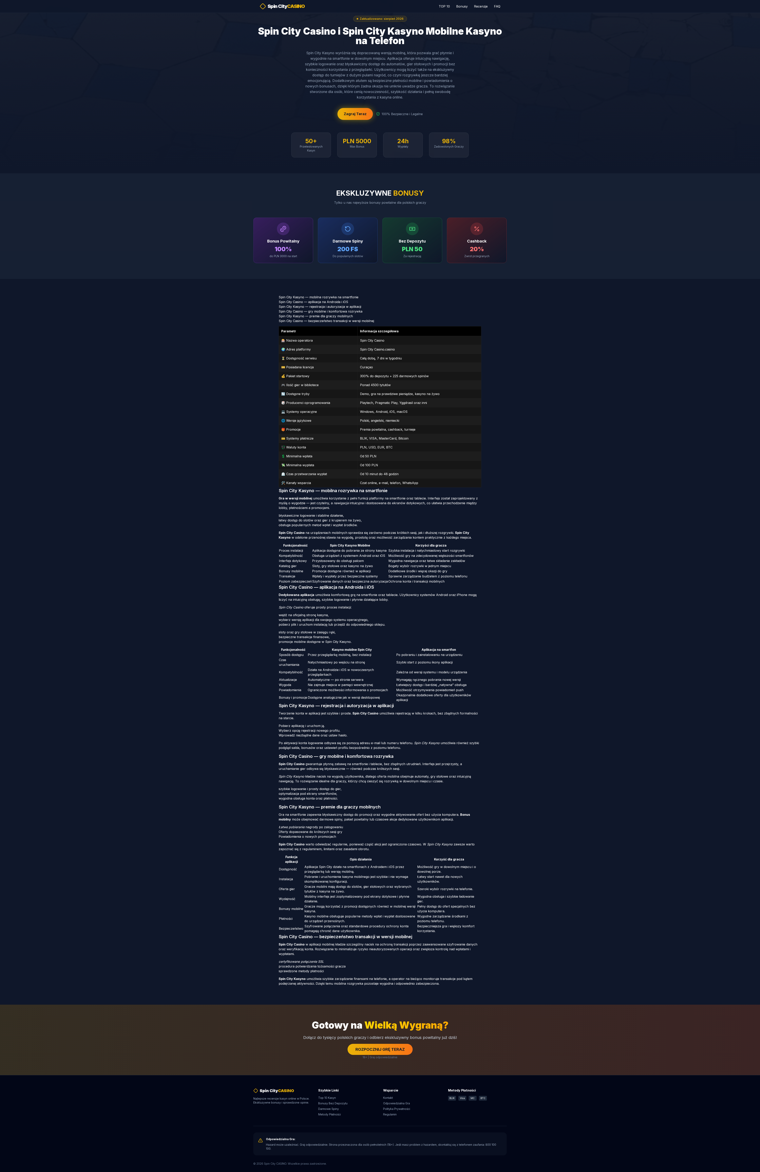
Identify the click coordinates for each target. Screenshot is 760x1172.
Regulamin (390, 1114)
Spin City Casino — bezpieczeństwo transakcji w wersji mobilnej (326, 321)
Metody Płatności (329, 1114)
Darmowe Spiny (328, 1108)
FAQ (497, 6)
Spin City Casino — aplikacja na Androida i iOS (313, 302)
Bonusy (462, 6)
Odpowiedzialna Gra (396, 1103)
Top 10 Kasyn (327, 1097)
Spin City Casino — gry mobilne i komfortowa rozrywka (320, 311)
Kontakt (388, 1097)
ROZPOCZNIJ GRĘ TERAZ (380, 1049)
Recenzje (481, 6)
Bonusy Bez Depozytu (333, 1103)
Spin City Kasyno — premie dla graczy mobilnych (316, 316)
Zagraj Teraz (355, 114)
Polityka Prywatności (396, 1108)
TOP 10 (444, 6)
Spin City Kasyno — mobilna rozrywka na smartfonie (318, 297)
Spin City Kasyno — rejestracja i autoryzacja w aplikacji (320, 307)
